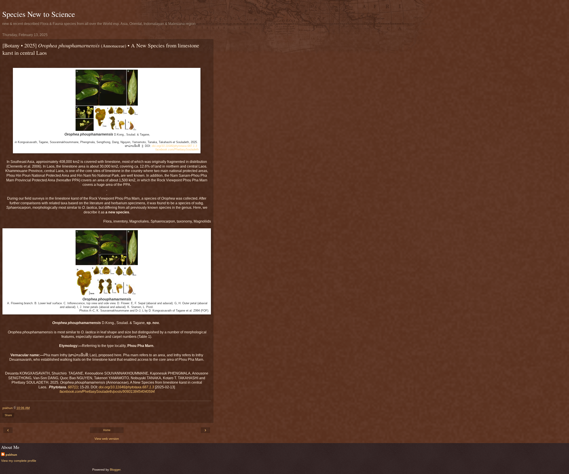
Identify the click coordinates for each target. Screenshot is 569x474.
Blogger (115, 469)
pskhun (11, 454)
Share (8, 415)
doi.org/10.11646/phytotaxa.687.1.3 (174, 146)
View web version (106, 438)
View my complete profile (18, 460)
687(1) (73, 387)
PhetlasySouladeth (177, 149)
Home (106, 430)
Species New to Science (38, 14)
